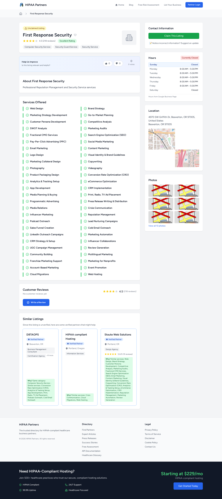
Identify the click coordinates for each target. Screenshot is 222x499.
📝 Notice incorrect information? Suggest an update (174, 43)
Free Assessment (90, 446)
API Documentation (91, 451)
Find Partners (88, 430)
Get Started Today (188, 486)
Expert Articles (89, 434)
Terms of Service (153, 434)
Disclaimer (150, 438)
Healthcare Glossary (91, 455)
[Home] (20, 13)
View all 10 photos (157, 226)
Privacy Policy (151, 430)
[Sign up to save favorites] (75, 35)
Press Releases (89, 438)
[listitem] (160, 191)
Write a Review (38, 302)
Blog (131, 5)
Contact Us (150, 446)
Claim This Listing (173, 35)
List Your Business (172, 5)
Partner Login (194, 4)
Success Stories (90, 442)
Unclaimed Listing (36, 28)
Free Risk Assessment (148, 5)
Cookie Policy (151, 442)
